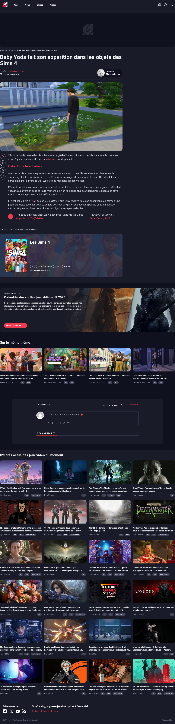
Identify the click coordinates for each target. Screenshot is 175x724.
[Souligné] (56, 423)
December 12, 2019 (100, 218)
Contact (35, 711)
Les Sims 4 (40, 242)
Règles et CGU (167, 720)
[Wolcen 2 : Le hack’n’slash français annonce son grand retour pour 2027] (154, 591)
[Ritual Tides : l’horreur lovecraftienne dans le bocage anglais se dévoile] (154, 472)
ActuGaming (5, 5)
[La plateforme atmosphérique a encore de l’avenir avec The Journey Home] (21, 670)
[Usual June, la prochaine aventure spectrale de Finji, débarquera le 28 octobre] (65, 472)
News (27, 5)
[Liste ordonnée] (64, 423)
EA (32, 200)
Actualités (12, 50)
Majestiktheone (113, 74)
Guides (40, 5)
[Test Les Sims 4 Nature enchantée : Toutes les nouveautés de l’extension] (65, 359)
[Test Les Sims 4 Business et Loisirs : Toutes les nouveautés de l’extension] (110, 359)
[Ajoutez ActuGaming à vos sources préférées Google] (2, 156)
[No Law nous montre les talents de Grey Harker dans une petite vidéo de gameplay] (154, 670)
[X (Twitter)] (11, 711)
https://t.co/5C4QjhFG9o (29, 218)
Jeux (16, 5)
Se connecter (132, 405)
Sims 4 (51, 159)
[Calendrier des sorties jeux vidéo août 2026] (87, 310)
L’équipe (54, 711)
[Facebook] (5, 711)
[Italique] (53, 423)
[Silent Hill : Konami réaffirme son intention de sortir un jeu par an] (110, 511)
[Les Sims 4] (16, 255)
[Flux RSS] (24, 711)
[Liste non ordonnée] (68, 423)
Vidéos (53, 5)
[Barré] (60, 423)
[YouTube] (18, 711)
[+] (72, 423)
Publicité (45, 711)
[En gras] (49, 423)
